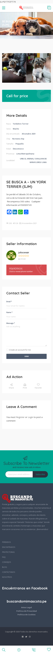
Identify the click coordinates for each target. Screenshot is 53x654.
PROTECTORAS (8, 552)
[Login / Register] (18, 650)
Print (25, 387)
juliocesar (23, 252)
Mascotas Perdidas (9, 28)
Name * (9, 312)
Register (20, 417)
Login (30, 417)
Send (26, 356)
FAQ (4, 557)
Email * (9, 301)
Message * (10, 323)
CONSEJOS (6, 562)
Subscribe (40, 474)
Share (11, 387)
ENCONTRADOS (8, 547)
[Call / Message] (33, 650)
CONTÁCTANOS (8, 572)
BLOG (4, 567)
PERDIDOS (6, 542)
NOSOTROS (7, 577)
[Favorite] (49, 649)
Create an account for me (20, 350)
